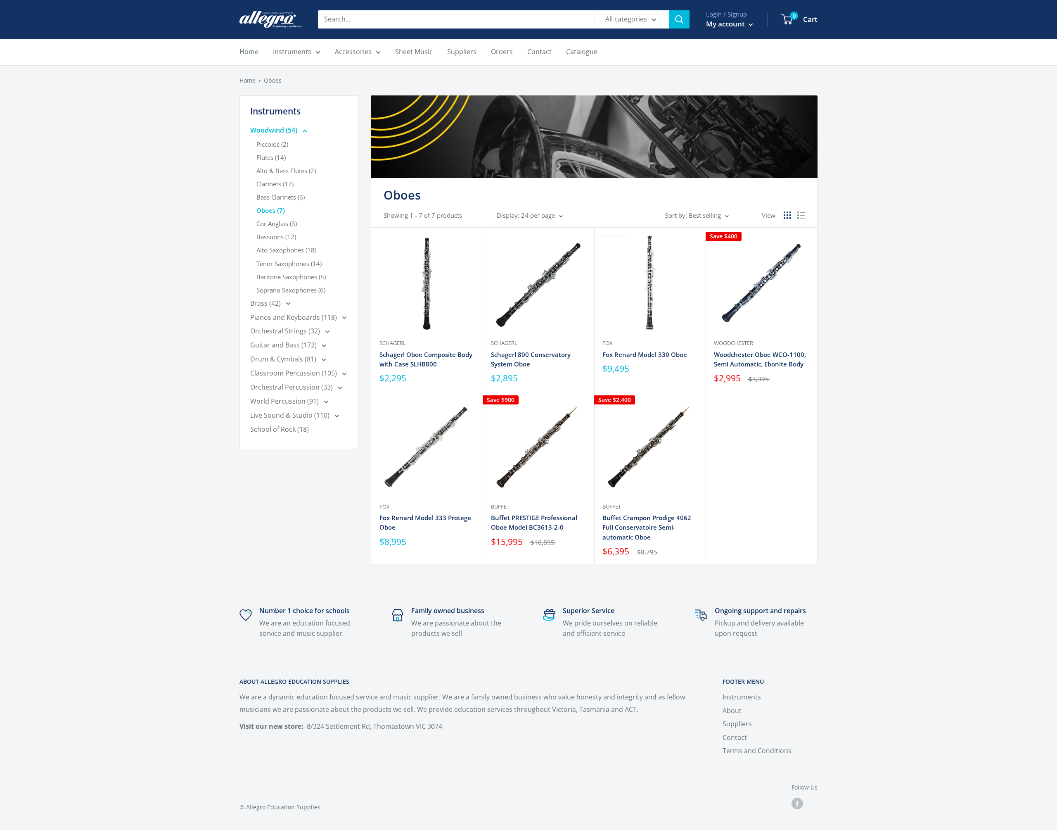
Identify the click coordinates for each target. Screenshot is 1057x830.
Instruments (742, 697)
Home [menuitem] (248, 51)
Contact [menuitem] (539, 51)
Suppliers (737, 723)
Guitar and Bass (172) (284, 345)
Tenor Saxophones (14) (289, 263)
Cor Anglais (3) (276, 223)
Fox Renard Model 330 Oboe (644, 354)
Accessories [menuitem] (353, 51)
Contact (735, 737)
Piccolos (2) (272, 144)
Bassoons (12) (276, 237)
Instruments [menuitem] (292, 51)
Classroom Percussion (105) (294, 373)
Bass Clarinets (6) (280, 197)
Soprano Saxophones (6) (290, 290)
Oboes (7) (270, 210)
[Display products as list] (801, 215)
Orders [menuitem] (502, 51)
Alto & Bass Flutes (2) (286, 170)
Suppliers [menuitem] (461, 51)
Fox (607, 343)
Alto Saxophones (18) (286, 250)
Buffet (500, 506)
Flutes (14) (271, 157)
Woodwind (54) (274, 130)
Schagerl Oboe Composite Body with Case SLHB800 (425, 359)
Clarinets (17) (275, 184)
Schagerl (392, 343)
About (732, 710)
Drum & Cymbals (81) (284, 359)
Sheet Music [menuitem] (414, 51)
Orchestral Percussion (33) (292, 387)
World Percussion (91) (285, 401)
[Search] (679, 19)
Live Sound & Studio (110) (290, 415)
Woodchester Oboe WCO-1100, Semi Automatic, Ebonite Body (760, 359)
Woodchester (733, 343)
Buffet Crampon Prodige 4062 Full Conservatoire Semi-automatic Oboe (646, 527)
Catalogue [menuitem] (581, 51)
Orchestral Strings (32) (286, 330)
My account (726, 24)
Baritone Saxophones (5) (291, 277)
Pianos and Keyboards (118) (294, 317)
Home (247, 80)
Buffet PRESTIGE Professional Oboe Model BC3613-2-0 (534, 522)
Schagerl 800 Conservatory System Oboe (531, 359)
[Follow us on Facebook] (797, 803)
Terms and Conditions (757, 750)
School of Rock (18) (279, 429)
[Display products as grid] (787, 215)
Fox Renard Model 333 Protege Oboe (425, 522)
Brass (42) (266, 303)
